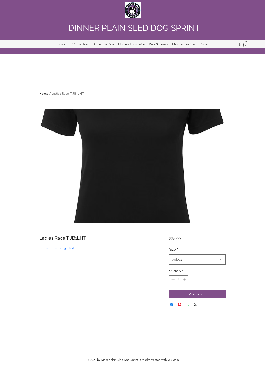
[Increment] (185, 279)
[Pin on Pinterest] (179, 304)
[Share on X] (195, 304)
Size (173, 249)
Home (44, 94)
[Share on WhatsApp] (187, 304)
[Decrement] (172, 279)
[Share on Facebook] (171, 304)
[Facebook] (240, 44)
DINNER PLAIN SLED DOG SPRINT (134, 28)
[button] (245, 44)
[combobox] (197, 259)
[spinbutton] (178, 279)
